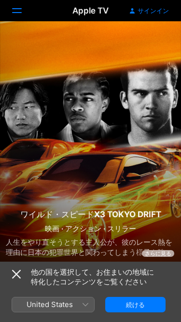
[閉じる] (16, 274)
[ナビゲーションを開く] (22, 10)
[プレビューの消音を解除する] (155, 40)
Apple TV (90, 10)
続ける (135, 304)
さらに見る (158, 253)
